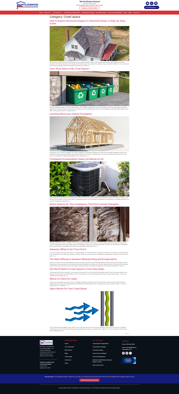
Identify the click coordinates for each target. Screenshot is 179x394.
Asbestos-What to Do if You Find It (68, 249)
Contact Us (136, 12)
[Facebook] (147, 3)
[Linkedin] (156, 3)
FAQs (125, 12)
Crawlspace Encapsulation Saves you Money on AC (77, 159)
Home (41, 12)
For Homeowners (151, 7)
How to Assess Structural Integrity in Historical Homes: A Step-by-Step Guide (87, 22)
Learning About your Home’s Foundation (71, 113)
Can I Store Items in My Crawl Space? (69, 68)
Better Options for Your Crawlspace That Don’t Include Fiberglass (84, 204)
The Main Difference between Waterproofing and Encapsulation (83, 259)
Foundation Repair (101, 12)
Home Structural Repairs (115, 12)
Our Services (57, 12)
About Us (47, 12)
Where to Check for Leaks (63, 278)
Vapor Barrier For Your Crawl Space (68, 288)
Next (127, 333)
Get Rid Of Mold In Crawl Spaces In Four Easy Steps (77, 269)
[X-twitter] (151, 3)
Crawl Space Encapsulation (72, 12)
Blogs (130, 12)
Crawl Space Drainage (87, 12)
